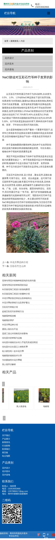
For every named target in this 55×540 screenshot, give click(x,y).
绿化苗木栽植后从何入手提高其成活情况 (20, 342)
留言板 (5, 452)
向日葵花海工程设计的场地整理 (16, 289)
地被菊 (46, 406)
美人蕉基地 (21, 406)
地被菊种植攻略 (9, 316)
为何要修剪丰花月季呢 (12, 360)
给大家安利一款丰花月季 (13, 351)
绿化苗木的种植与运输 (12, 338)
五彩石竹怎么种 (18, 266)
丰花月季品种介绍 (19, 262)
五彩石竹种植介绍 (10, 307)
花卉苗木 (9, 63)
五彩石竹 (12, 94)
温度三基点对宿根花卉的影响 (15, 333)
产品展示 (6, 439)
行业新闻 (6, 445)
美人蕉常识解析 (9, 364)
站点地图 (6, 456)
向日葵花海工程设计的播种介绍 (16, 294)
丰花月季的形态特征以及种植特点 (17, 298)
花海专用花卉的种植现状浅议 (15, 285)
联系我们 (6, 449)
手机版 (46, 534)
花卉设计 (9, 58)
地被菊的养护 (8, 320)
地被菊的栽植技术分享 (12, 355)
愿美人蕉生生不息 (10, 329)
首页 (6, 41)
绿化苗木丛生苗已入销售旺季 (15, 347)
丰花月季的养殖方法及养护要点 (16, 302)
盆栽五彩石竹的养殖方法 (13, 311)
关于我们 (6, 435)
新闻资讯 (14, 41)
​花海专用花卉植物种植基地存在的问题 (19, 280)
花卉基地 (9, 69)
